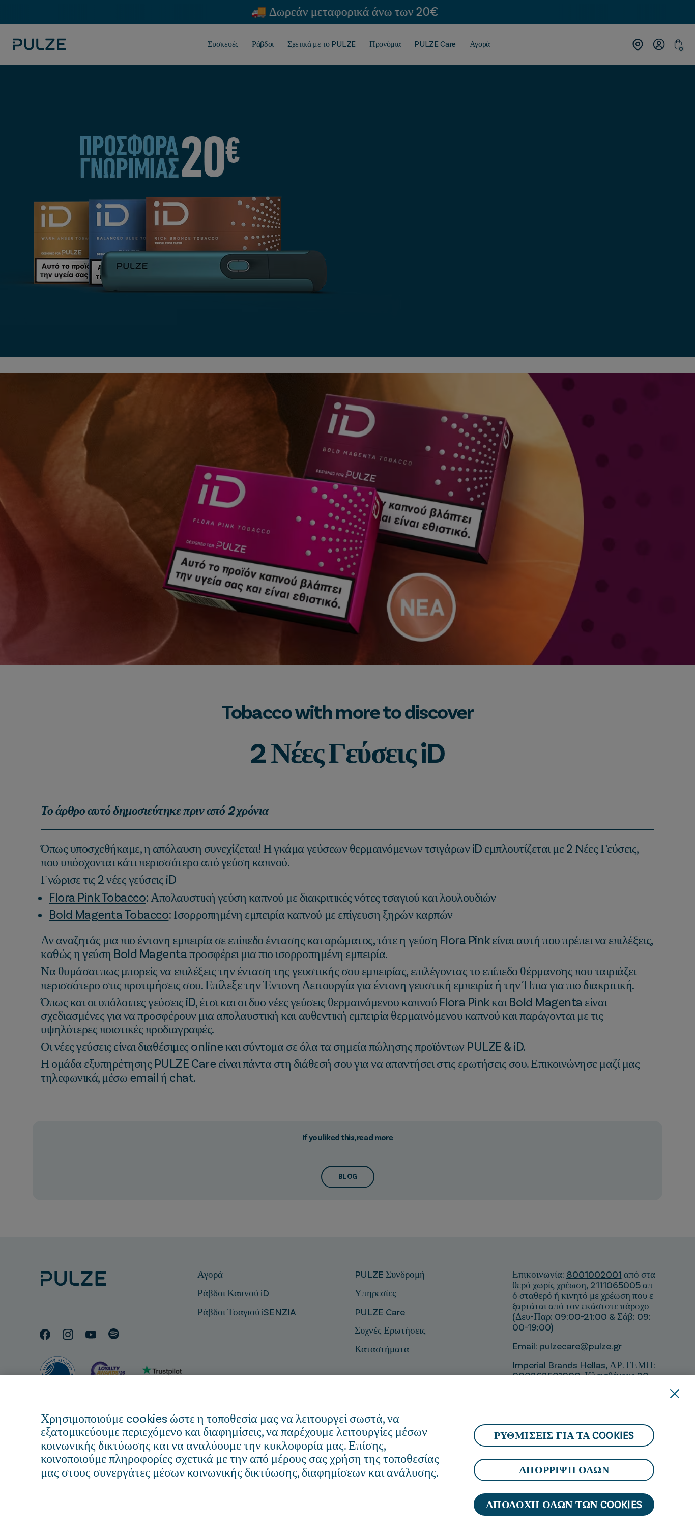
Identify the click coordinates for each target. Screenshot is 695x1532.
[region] (347, 1453)
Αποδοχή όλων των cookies (564, 1504)
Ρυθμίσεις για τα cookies (564, 1435)
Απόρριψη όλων (564, 1470)
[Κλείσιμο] (675, 1393)
